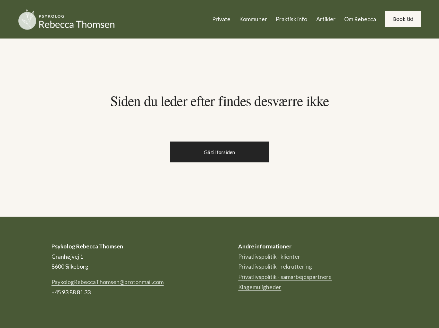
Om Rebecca (360, 19)
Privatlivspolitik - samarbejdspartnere (285, 276)
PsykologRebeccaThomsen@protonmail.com (107, 282)
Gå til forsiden (219, 152)
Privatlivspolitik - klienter (269, 256)
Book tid (403, 19)
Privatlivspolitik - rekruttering (275, 266)
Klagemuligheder (259, 287)
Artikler (326, 19)
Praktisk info (291, 19)
